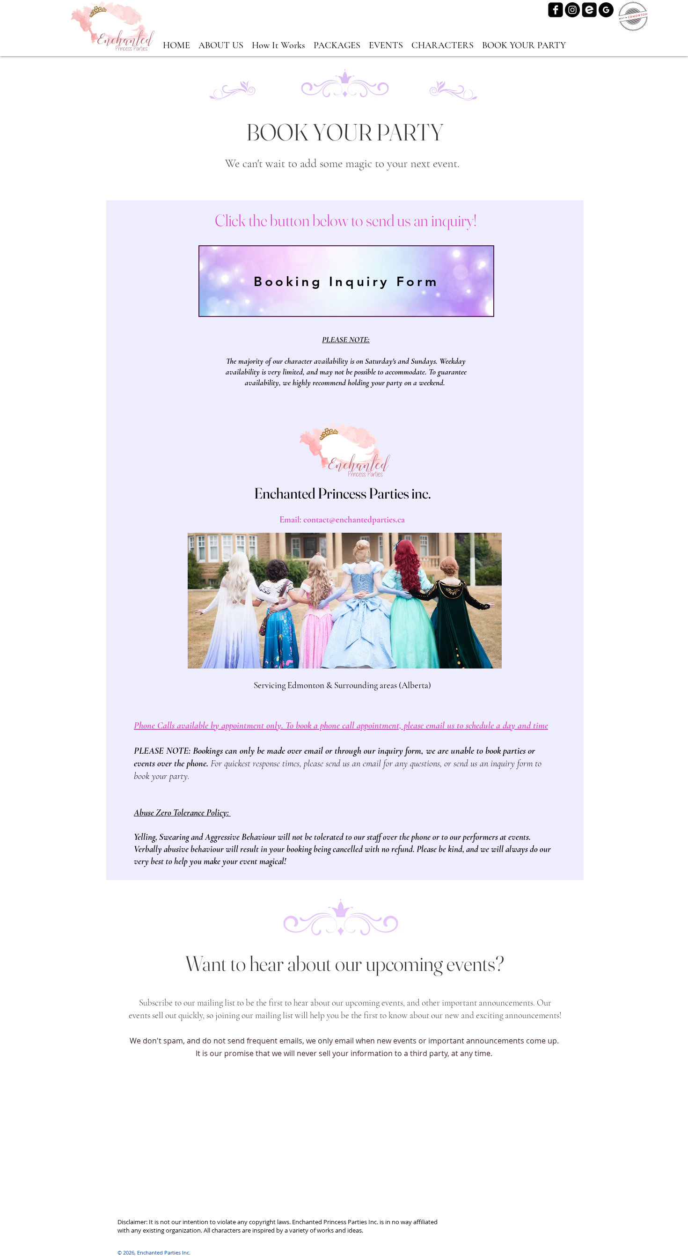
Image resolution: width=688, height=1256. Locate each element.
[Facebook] (555, 9)
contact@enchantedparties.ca (354, 519)
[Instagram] (572, 9)
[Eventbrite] (589, 9)
